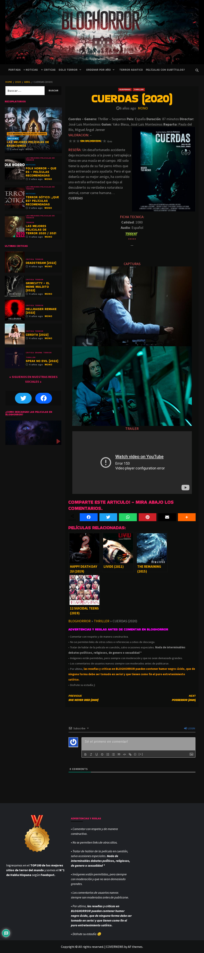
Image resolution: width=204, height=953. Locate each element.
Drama (38, 353)
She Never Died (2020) (83, 698)
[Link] (130, 754)
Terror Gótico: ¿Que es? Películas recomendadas (42, 200)
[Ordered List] (108, 754)
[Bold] (85, 754)
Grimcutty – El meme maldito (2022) (38, 286)
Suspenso (124, 89)
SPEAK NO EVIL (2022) (42, 361)
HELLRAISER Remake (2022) (41, 311)
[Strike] (102, 754)
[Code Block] (124, 754)
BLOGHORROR (79, 621)
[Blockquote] (119, 754)
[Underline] (96, 754)
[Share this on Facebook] (89, 517)
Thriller (139, 89)
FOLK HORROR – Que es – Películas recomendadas (41, 172)
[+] (141, 754)
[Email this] (167, 517)
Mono (143, 108)
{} (135, 754)
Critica (30, 259)
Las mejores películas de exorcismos (28, 144)
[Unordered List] (113, 754)
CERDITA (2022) (37, 335)
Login (191, 728)
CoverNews (115, 947)
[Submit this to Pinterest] (148, 517)
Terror (30, 222)
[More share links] (187, 517)
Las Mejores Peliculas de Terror (27, 133)
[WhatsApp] (128, 517)
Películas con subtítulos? (165, 70)
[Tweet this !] (108, 517)
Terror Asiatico (131, 70)
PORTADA (14, 70)
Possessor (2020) (184, 698)
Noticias (13, 138)
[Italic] (91, 754)
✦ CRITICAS (48, 70)
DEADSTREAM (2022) (41, 263)
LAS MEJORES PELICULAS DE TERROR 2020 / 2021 (41, 229)
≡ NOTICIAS (31, 70)
